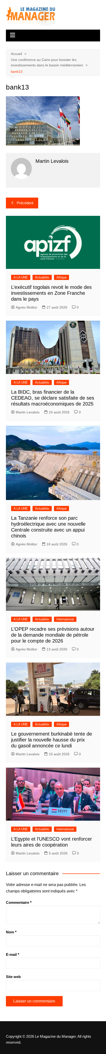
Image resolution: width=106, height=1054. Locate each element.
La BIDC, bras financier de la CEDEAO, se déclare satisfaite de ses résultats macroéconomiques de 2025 (52, 398)
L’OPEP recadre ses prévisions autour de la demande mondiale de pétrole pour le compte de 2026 (52, 635)
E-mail (12, 954)
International (65, 619)
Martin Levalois (27, 412)
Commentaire (19, 902)
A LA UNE (21, 277)
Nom (11, 932)
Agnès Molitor (26, 307)
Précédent (25, 203)
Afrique (61, 277)
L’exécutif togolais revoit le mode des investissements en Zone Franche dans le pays (51, 293)
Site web (13, 977)
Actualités (42, 277)
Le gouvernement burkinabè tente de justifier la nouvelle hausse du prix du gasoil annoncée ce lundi (51, 739)
